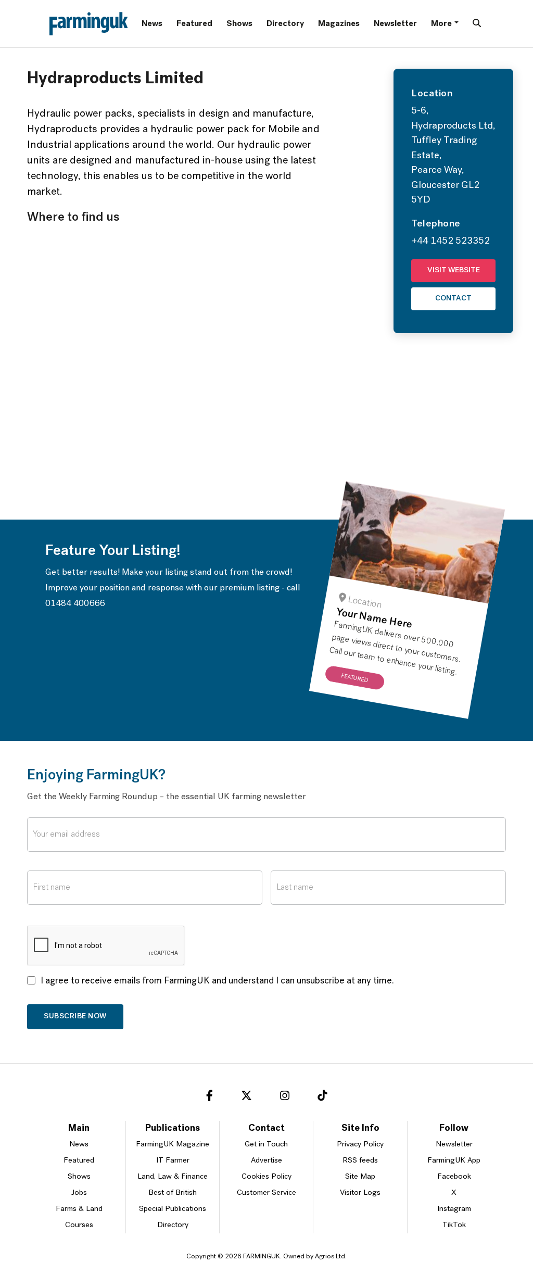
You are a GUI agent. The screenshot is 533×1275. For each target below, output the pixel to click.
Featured (194, 24)
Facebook (454, 1177)
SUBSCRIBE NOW (75, 1016)
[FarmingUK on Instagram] (284, 1097)
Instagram (454, 1209)
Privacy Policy (360, 1144)
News (152, 24)
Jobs (79, 1193)
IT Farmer (172, 1161)
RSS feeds (360, 1161)
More (441, 24)
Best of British (172, 1193)
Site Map (360, 1177)
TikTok (454, 1225)
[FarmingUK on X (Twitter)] (246, 1097)
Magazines (339, 24)
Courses (79, 1225)
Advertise (266, 1161)
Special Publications (172, 1209)
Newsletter (395, 24)
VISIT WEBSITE (453, 270)
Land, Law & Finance (172, 1177)
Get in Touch (266, 1144)
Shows (239, 24)
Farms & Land (79, 1209)
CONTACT (453, 298)
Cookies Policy (266, 1177)
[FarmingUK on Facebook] (209, 1097)
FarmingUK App (453, 1161)
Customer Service (266, 1193)
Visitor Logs (360, 1193)
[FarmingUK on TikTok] (322, 1097)
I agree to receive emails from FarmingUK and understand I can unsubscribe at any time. (217, 981)
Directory (285, 24)
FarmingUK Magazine (172, 1144)
